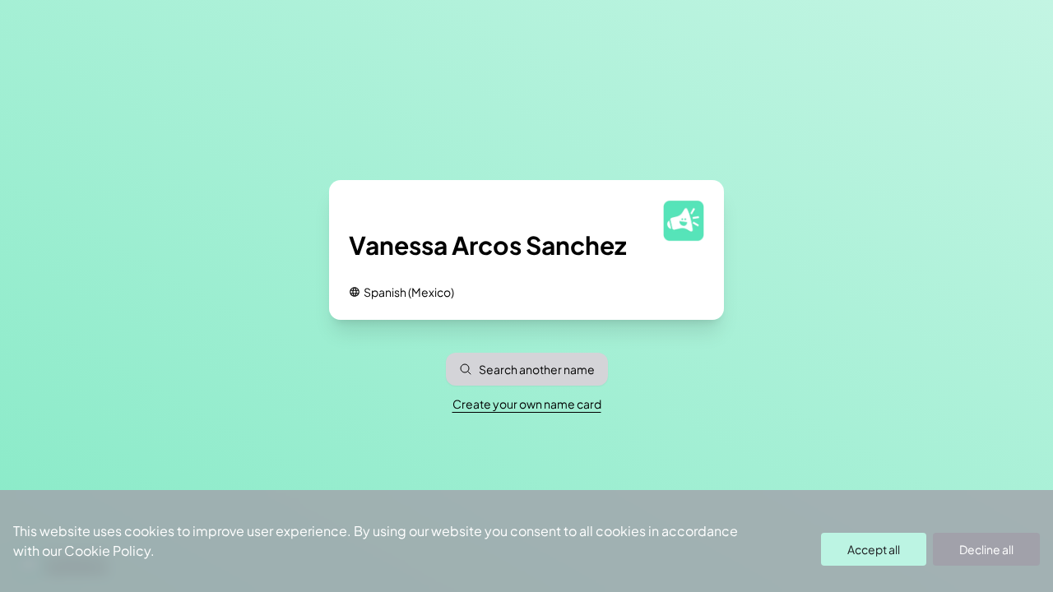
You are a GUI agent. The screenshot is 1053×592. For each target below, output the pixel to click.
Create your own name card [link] (526, 403)
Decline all (986, 549)
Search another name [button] (537, 369)
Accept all (873, 549)
